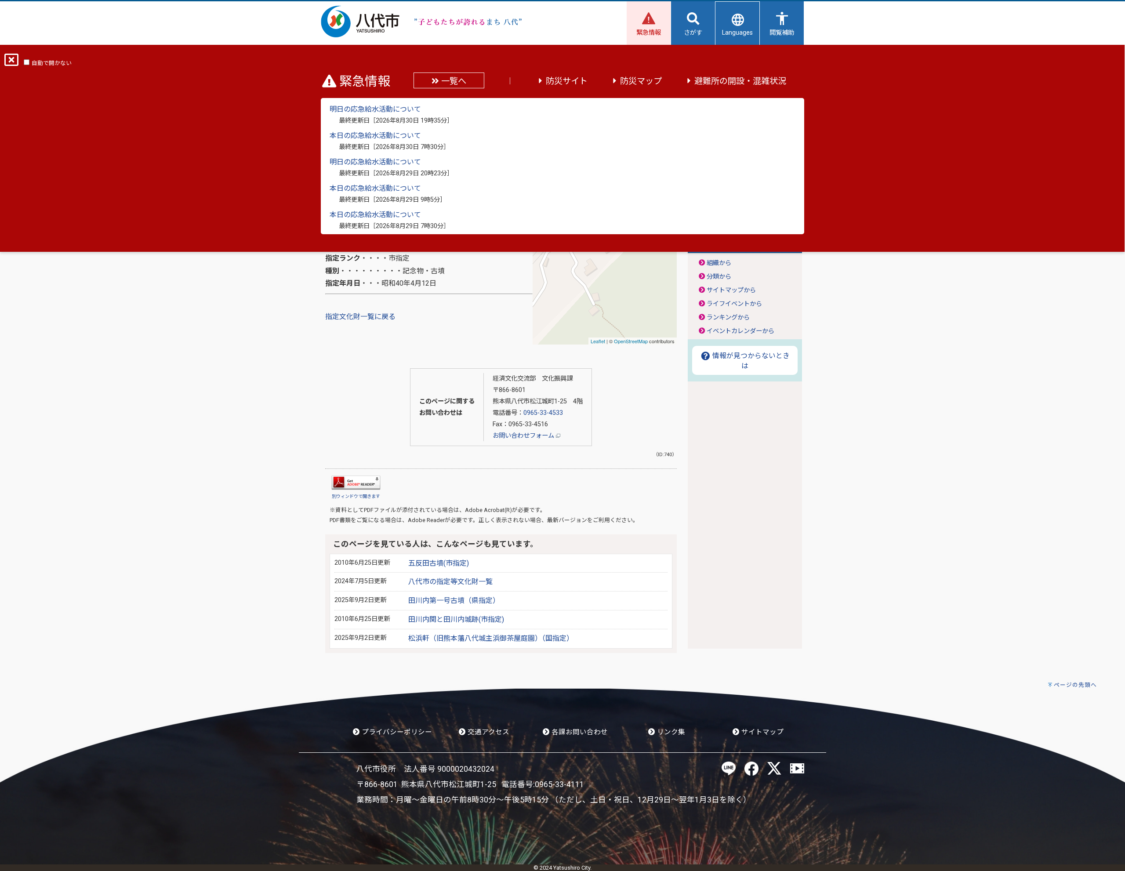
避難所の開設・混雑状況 (740, 81)
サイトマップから (731, 290)
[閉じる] (11, 62)
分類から (719, 276)
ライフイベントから (734, 304)
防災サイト (567, 81)
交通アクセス (487, 732)
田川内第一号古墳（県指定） (454, 600)
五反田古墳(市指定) (438, 563)
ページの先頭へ (1075, 685)
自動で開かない (52, 63)
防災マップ (641, 81)
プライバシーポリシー (396, 732)
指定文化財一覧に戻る (360, 316)
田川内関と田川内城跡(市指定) (456, 619)
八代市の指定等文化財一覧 (450, 581)
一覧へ (452, 81)
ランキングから (728, 317)
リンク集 (670, 732)
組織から (719, 263)
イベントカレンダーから (740, 331)
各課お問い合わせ (579, 732)
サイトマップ (762, 732)
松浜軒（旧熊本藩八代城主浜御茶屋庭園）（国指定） (490, 638)
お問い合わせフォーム (524, 435)
